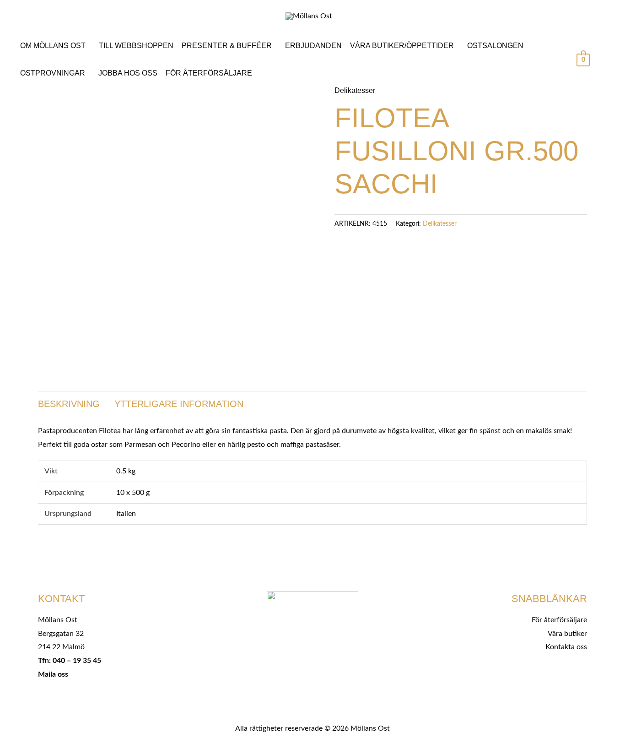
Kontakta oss (566, 647)
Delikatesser (354, 90)
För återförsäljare (559, 620)
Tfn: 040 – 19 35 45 (69, 660)
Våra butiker (567, 633)
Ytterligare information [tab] (178, 404)
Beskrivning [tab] (69, 404)
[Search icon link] (604, 60)
